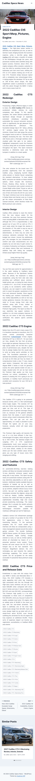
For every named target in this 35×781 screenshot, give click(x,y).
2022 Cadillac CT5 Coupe (10, 635)
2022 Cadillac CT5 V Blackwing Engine (13, 666)
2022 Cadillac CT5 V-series (10, 682)
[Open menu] (31, 3)
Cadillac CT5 (6, 26)
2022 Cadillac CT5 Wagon (10, 686)
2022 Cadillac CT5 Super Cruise (12, 655)
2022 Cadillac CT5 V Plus (10, 676)
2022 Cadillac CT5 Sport (10, 652)
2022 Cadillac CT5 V (9, 659)
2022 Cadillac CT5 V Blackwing (11, 662)
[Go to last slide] (4, 742)
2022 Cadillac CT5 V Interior (11, 672)
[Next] (30, 742)
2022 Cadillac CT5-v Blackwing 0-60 (13, 689)
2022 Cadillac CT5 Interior (10, 639)
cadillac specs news (9, 41)
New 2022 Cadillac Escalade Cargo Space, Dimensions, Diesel (8, 705)
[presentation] (17, 735)
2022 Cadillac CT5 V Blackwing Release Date (15, 669)
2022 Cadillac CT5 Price (10, 642)
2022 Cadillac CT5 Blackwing (11, 632)
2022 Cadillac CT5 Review (10, 649)
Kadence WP (21, 776)
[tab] (14, 760)
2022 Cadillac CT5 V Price (10, 679)
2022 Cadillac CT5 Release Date (12, 645)
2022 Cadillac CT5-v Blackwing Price (13, 693)
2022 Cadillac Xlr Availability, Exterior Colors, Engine (26, 704)
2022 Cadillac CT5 (8, 629)
